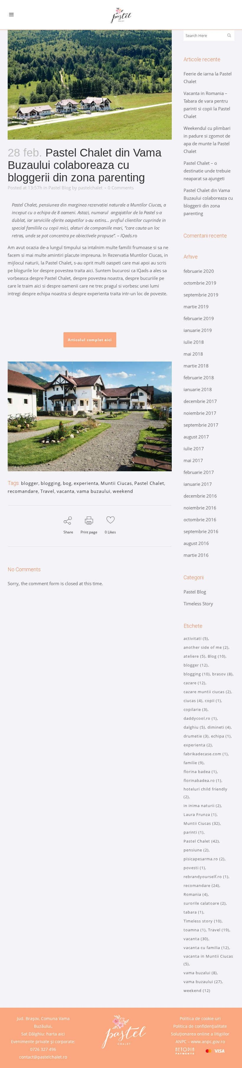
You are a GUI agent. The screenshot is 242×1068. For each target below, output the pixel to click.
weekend (123, 491)
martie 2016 (196, 555)
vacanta (65, 491)
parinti (194, 832)
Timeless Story (198, 603)
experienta (86, 483)
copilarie (195, 709)
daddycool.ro (200, 718)
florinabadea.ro (202, 780)
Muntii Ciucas (116, 483)
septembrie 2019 (201, 295)
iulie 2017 (194, 448)
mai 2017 (193, 460)
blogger (29, 483)
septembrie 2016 (201, 531)
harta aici (55, 1034)
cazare (194, 682)
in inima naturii (202, 805)
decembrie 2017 (200, 401)
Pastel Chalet (149, 483)
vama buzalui (200, 972)
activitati (196, 638)
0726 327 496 (43, 1049)
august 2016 (196, 543)
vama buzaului (93, 491)
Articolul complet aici (90, 339)
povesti (194, 867)
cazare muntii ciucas (207, 691)
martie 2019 (196, 306)
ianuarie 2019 (198, 330)
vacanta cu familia (206, 947)
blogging (50, 483)
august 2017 (196, 437)
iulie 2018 (194, 342)
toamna (195, 930)
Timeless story (203, 921)
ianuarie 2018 (198, 389)
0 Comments (121, 188)
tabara (193, 912)
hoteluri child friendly (206, 792)
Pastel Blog (59, 188)
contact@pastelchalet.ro (43, 1057)
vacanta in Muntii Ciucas (208, 960)
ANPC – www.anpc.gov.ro (200, 1041)
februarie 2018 (199, 377)
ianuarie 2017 (198, 484)
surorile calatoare (205, 903)
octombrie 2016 (200, 519)
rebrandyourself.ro (206, 876)
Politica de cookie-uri (200, 1018)
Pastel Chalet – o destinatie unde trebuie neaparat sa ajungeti (207, 170)
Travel (47, 491)
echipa (221, 736)
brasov (222, 674)
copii (213, 700)
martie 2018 (196, 366)
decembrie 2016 (200, 496)
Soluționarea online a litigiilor (200, 1034)
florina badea (200, 771)
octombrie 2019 (200, 283)
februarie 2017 (199, 472)
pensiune (196, 850)
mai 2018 (193, 354)
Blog (216, 656)
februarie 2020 (199, 271)
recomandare (23, 491)
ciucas (193, 700)
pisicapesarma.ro (204, 859)
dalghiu (194, 727)
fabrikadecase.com (206, 753)
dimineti (219, 727)
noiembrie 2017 (200, 413)
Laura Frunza (200, 814)
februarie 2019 (199, 318)
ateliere (194, 656)
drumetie (196, 736)
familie (194, 762)
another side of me (206, 647)
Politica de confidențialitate (200, 1026)
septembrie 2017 (201, 425)
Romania (196, 894)
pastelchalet (90, 188)
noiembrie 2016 (200, 508)
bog (67, 483)
